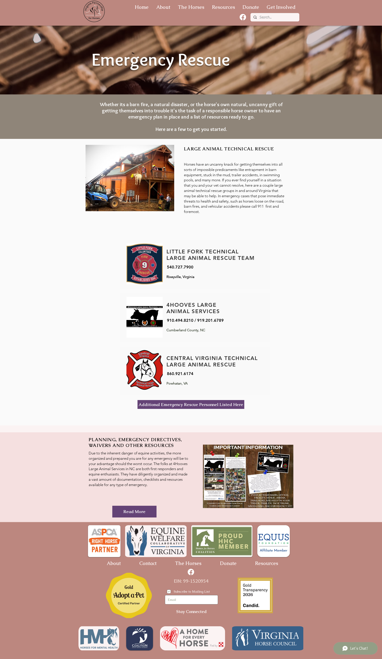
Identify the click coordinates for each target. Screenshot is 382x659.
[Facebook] (243, 17)
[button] (130, 178)
